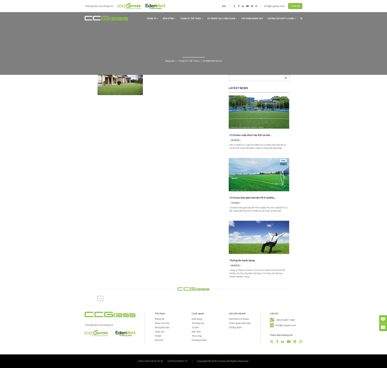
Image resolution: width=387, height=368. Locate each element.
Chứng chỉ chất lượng (280, 18)
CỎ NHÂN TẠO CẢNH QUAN (221, 18)
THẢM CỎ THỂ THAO (190, 18)
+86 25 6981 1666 (285, 319)
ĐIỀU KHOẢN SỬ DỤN (150, 361)
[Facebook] (239, 6)
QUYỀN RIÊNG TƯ (177, 361)
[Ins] (256, 6)
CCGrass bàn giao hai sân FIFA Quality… (252, 197)
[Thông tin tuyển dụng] (259, 237)
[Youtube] (247, 6)
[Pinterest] (252, 6)
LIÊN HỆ (295, 6)
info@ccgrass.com (274, 6)
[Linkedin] (243, 6)
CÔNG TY (152, 18)
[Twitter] (234, 6)
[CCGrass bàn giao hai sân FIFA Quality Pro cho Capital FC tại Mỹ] (259, 174)
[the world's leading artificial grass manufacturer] (106, 18)
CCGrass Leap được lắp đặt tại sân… (250, 135)
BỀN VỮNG (168, 18)
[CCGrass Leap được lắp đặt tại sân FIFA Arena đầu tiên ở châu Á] (259, 111)
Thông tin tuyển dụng (242, 260)
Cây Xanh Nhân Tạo (252, 18)
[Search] (286, 78)
